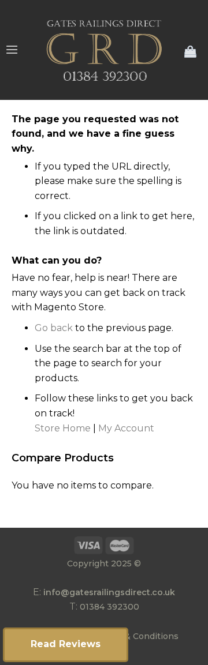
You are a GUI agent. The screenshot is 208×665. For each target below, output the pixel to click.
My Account (126, 428)
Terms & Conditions (137, 636)
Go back (54, 327)
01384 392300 (109, 607)
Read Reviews (66, 643)
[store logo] (104, 50)
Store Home (63, 428)
